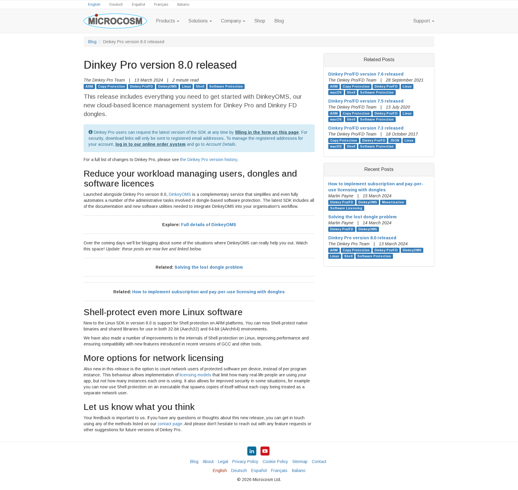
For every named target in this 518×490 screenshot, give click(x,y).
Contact (319, 461)
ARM (89, 86)
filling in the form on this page (267, 132)
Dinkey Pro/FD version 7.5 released (365, 101)
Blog (279, 20)
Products (166, 20)
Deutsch (116, 4)
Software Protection (226, 86)
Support (422, 20)
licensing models (195, 374)
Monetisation (393, 202)
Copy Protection (111, 86)
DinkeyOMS (167, 86)
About (208, 461)
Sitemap (300, 461)
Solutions (198, 20)
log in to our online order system (150, 144)
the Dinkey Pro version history (208, 159)
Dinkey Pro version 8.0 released (362, 237)
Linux (186, 86)
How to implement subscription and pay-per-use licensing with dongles (208, 291)
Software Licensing (346, 208)
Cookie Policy (275, 461)
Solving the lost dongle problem (208, 267)
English (94, 4)
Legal (223, 461)
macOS (336, 92)
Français (161, 4)
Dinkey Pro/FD (141, 86)
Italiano (183, 4)
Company (231, 20)
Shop (259, 20)
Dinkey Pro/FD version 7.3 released (365, 128)
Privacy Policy (245, 461)
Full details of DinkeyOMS (208, 224)
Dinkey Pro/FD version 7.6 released (365, 74)
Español (138, 4)
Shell (200, 86)
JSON (394, 140)
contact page (170, 423)
